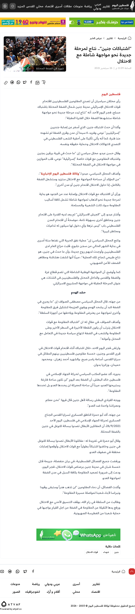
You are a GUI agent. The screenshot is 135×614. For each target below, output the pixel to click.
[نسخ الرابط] (6, 82)
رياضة (88, 6)
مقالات (68, 6)
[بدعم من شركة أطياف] (10, 603)
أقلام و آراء (53, 591)
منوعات (78, 6)
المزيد (21, 6)
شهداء (106, 552)
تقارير (106, 6)
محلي (39, 6)
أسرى (58, 6)
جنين (116, 552)
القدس (30, 6)
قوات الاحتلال (92, 552)
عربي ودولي (52, 584)
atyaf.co (17, 609)
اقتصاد (49, 6)
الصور (16, 591)
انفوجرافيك (32, 591)
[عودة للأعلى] (132, 571)
